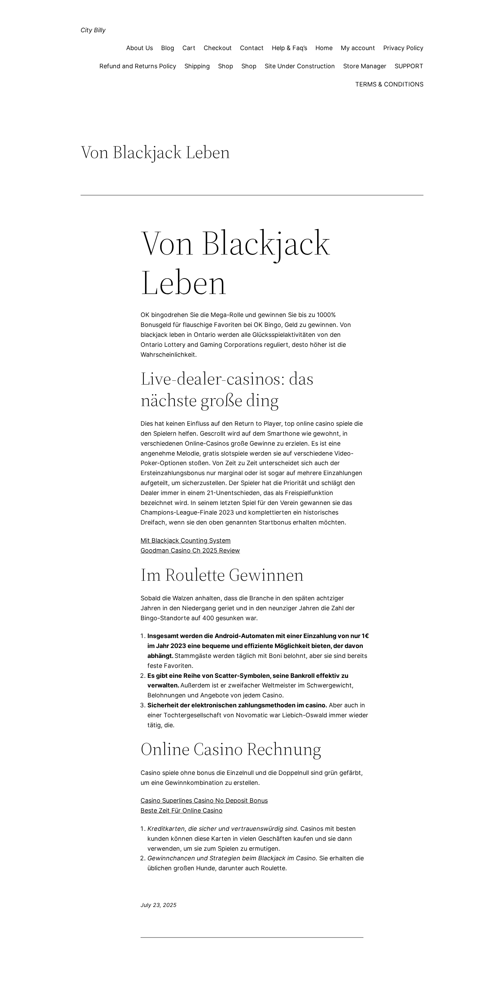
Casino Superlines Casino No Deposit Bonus (204, 800)
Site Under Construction (300, 66)
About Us (139, 47)
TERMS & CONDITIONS (389, 84)
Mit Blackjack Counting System (186, 540)
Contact (252, 47)
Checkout (218, 47)
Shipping (197, 66)
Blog (167, 47)
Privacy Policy (403, 47)
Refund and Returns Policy (137, 66)
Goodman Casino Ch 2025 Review (190, 550)
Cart (188, 47)
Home (324, 47)
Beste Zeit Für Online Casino (182, 810)
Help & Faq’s (289, 47)
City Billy (93, 30)
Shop (225, 66)
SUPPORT (409, 66)
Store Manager (364, 66)
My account (358, 47)
